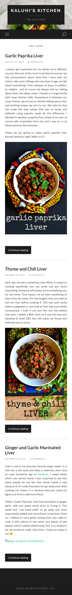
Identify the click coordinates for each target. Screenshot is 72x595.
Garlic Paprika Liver (24, 55)
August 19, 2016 (14, 62)
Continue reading (18, 250)
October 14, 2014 (15, 459)
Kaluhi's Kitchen (36, 10)
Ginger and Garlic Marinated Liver (33, 450)
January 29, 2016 (15, 275)
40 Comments (37, 275)
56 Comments (35, 62)
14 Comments (37, 459)
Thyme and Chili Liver (26, 269)
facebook (43, 474)
